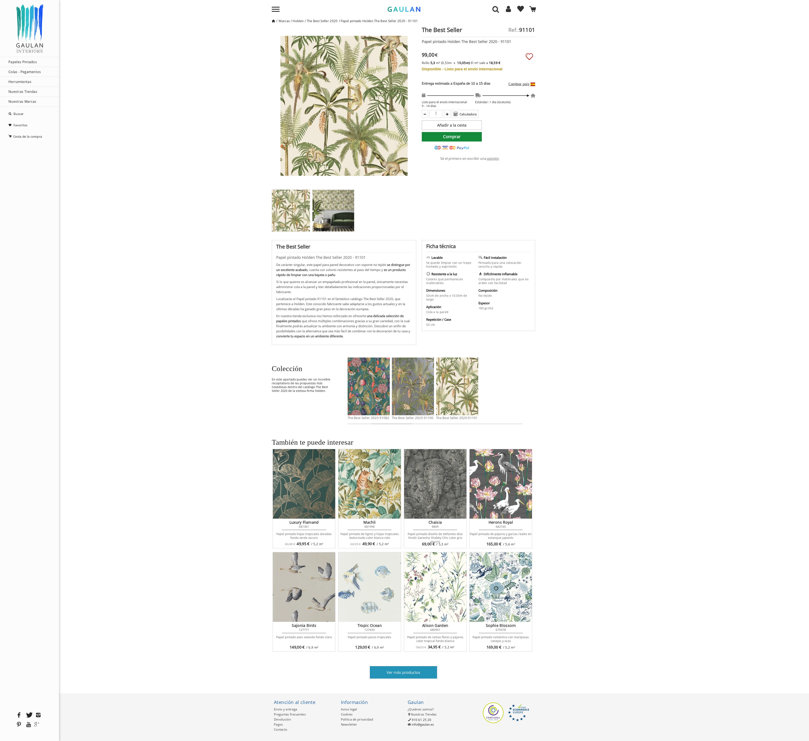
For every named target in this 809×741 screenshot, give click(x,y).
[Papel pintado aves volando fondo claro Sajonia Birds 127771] (304, 587)
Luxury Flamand (304, 522)
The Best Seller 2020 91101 (457, 418)
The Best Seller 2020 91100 (413, 418)
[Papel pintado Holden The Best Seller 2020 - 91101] (475, 386)
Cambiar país (518, 84)
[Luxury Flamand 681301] (304, 484)
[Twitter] (28, 715)
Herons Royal (501, 522)
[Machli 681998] (369, 484)
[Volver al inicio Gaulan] (273, 21)
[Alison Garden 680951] (435, 587)
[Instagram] (38, 715)
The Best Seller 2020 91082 (368, 418)
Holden (298, 21)
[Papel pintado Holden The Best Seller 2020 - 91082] (387, 386)
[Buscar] (495, 9)
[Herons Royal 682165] (501, 484)
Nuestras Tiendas (22, 91)
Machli (369, 522)
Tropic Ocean (370, 625)
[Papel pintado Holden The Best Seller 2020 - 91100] (431, 386)
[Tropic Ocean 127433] (369, 587)
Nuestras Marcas (22, 101)
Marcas (284, 21)
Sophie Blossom (501, 625)
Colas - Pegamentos (24, 71)
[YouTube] (28, 724)
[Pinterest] (19, 724)
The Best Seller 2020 (322, 21)
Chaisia (435, 522)
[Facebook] (19, 715)
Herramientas (19, 81)
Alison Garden (435, 625)
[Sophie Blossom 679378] (501, 587)
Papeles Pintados (22, 62)
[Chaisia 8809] (435, 484)
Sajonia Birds (304, 625)
